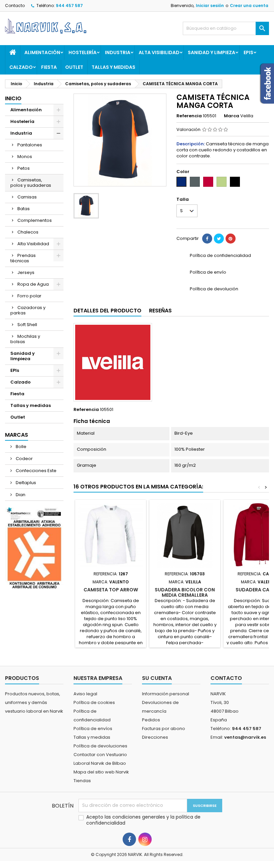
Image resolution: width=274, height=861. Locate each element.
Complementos (34, 220)
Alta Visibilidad (159, 52)
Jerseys (25, 272)
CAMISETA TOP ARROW (111, 589)
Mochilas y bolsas (25, 339)
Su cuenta (157, 678)
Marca (231, 116)
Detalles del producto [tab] (107, 310)
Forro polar (29, 296)
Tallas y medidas (113, 67)
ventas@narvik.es (245, 737)
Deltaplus (25, 482)
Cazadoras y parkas (27, 310)
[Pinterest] (231, 239)
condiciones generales (139, 817)
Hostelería (82, 52)
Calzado (21, 67)
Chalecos (27, 232)
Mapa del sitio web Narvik (101, 772)
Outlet (74, 67)
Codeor (24, 458)
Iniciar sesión (210, 5)
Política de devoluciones (100, 746)
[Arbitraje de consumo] (34, 548)
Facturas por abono (163, 728)
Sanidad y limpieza (211, 52)
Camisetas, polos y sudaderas (30, 182)
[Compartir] (207, 239)
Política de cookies (94, 702)
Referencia (189, 116)
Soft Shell (27, 324)
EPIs (248, 52)
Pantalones (29, 145)
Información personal (165, 694)
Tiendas (82, 780)
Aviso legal (85, 694)
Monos (24, 156)
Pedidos (151, 720)
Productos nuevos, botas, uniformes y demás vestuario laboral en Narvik (34, 702)
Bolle (20, 446)
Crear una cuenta (249, 5)
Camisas (27, 197)
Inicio (13, 98)
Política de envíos (93, 728)
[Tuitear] (219, 239)
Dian (20, 494)
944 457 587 (69, 5)
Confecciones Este (35, 470)
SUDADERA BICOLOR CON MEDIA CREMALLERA (185, 592)
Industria (117, 52)
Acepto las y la (143, 820)
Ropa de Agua (33, 284)
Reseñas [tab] (160, 310)
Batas (23, 208)
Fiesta (49, 67)
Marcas (16, 435)
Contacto (15, 5)
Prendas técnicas (23, 258)
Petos (23, 168)
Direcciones (155, 737)
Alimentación (42, 52)
